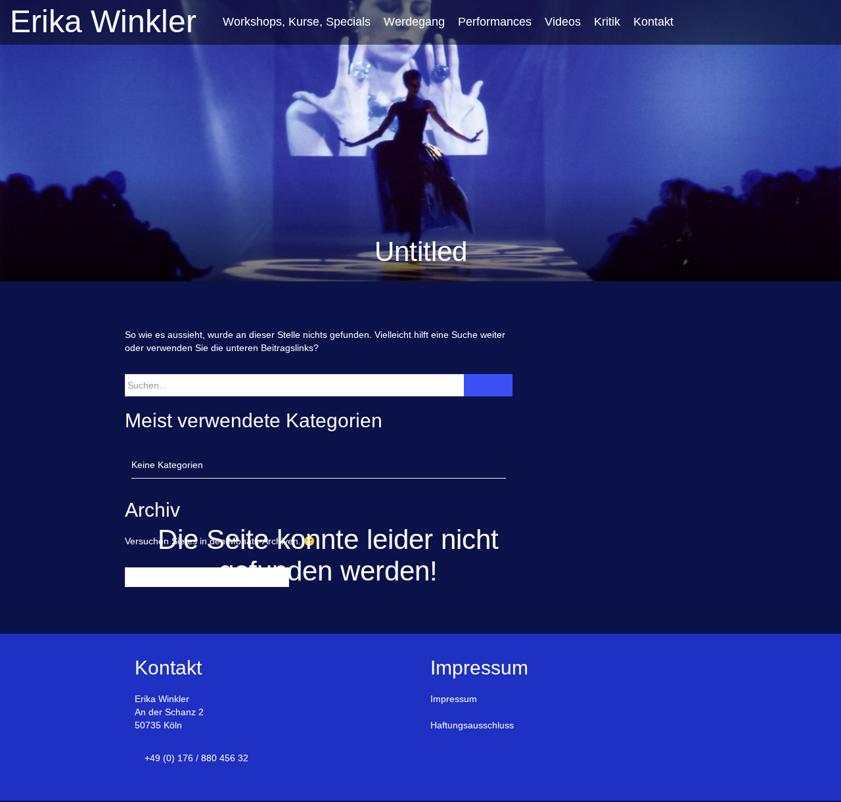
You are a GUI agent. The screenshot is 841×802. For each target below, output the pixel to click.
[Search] (488, 385)
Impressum (453, 699)
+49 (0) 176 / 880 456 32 (196, 758)
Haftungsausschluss (472, 725)
